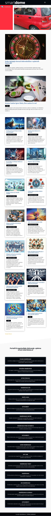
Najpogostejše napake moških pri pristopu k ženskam (14, 287)
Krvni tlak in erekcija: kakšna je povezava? (14, 162)
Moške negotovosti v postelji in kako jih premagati (36, 283)
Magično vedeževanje (25, 368)
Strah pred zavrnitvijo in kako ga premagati (14, 131)
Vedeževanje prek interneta (25, 425)
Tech (7, 65)
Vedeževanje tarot (25, 463)
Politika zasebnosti (31, 514)
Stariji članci (8, 334)
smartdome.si (23, 514)
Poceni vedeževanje (25, 359)
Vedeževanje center (25, 416)
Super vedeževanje (25, 444)
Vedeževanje (25, 473)
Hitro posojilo (25, 378)
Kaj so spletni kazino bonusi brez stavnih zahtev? (35, 314)
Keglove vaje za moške (34, 161)
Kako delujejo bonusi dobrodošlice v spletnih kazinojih (22, 62)
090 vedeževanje (25, 483)
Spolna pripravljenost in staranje (34, 131)
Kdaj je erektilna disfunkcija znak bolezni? (13, 224)
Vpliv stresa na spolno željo (35, 222)
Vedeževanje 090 (25, 387)
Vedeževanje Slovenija (25, 492)
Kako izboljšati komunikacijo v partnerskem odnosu (36, 252)
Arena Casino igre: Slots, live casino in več (21, 103)
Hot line (25, 454)
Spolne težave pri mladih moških (12, 193)
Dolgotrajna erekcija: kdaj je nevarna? (35, 192)
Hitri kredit (25, 406)
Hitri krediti (25, 435)
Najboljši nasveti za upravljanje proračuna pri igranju (14, 317)
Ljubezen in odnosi (11, 134)
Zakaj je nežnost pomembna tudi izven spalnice (13, 254)
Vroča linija (25, 397)
